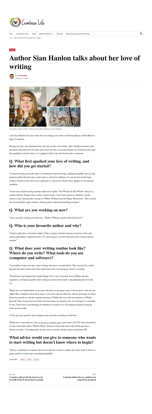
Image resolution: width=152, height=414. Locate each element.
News (11, 34)
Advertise (59, 34)
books (29, 359)
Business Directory (45, 34)
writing (36, 359)
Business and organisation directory (78, 34)
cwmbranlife (22, 75)
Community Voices (22, 34)
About (34, 34)
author (23, 359)
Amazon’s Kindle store (50, 322)
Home (10, 38)
